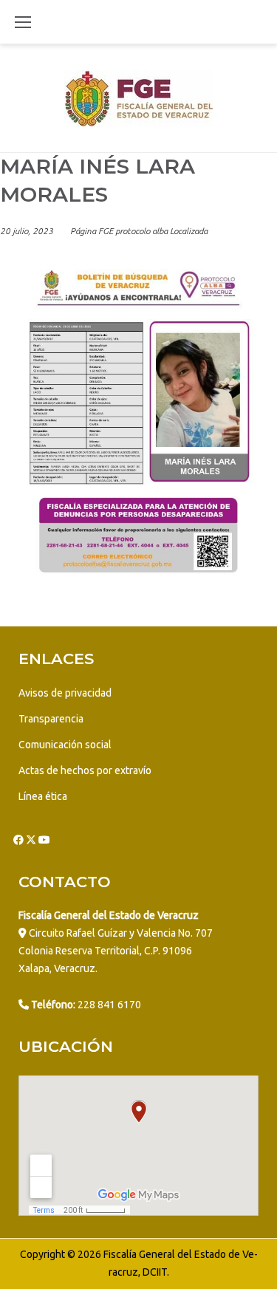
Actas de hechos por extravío (84, 770)
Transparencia (50, 719)
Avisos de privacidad (65, 693)
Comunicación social (65, 745)
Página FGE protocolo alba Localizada (139, 231)
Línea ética (42, 796)
